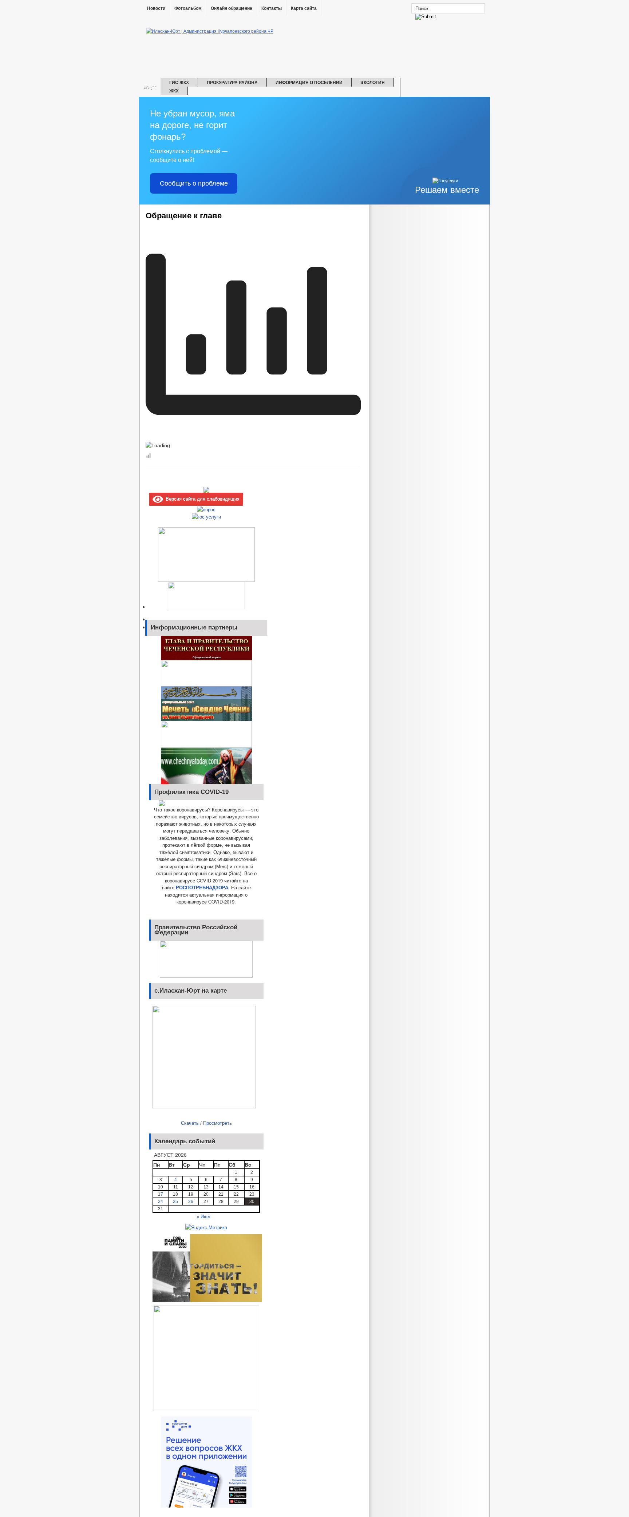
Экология (372, 82)
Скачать (190, 1122)
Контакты (271, 8)
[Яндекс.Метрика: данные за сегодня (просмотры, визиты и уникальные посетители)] (206, 1227)
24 (160, 1201)
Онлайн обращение (231, 8)
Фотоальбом (188, 8)
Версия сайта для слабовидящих (201, 498)
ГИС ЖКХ (179, 82)
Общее (150, 87)
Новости (156, 8)
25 (175, 1201)
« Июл (203, 1216)
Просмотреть (217, 1122)
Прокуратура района (232, 82)
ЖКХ (174, 90)
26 (190, 1201)
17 (160, 1194)
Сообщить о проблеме (194, 183)
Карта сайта (304, 8)
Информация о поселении (309, 82)
